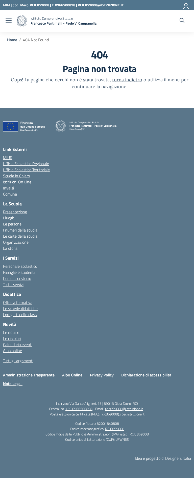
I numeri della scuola (20, 230)
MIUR (7, 158)
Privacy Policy (102, 375)
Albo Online (72, 375)
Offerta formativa (17, 302)
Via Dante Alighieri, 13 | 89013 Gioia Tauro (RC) (103, 403)
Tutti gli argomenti (18, 361)
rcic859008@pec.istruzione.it (122, 414)
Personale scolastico (20, 266)
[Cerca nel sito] (182, 21)
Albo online (12, 351)
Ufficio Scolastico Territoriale (26, 170)
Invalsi (8, 188)
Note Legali (12, 383)
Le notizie (11, 332)
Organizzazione (16, 242)
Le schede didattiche (20, 308)
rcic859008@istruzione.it (124, 408)
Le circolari (12, 338)
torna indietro (127, 80)
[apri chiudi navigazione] (9, 21)
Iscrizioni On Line (17, 182)
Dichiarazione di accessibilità (146, 375)
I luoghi (9, 218)
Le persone (12, 224)
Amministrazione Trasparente (29, 375)
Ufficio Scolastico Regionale (26, 164)
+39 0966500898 (78, 408)
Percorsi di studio (17, 278)
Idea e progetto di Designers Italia (163, 458)
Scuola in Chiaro (16, 176)
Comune (10, 194)
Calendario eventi (17, 344)
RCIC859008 (114, 428)
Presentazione (15, 212)
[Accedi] (186, 5)
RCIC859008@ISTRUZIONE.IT (101, 5)
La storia (10, 248)
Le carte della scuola (20, 236)
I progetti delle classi (20, 315)
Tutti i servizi (13, 284)
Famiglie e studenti (19, 272)
